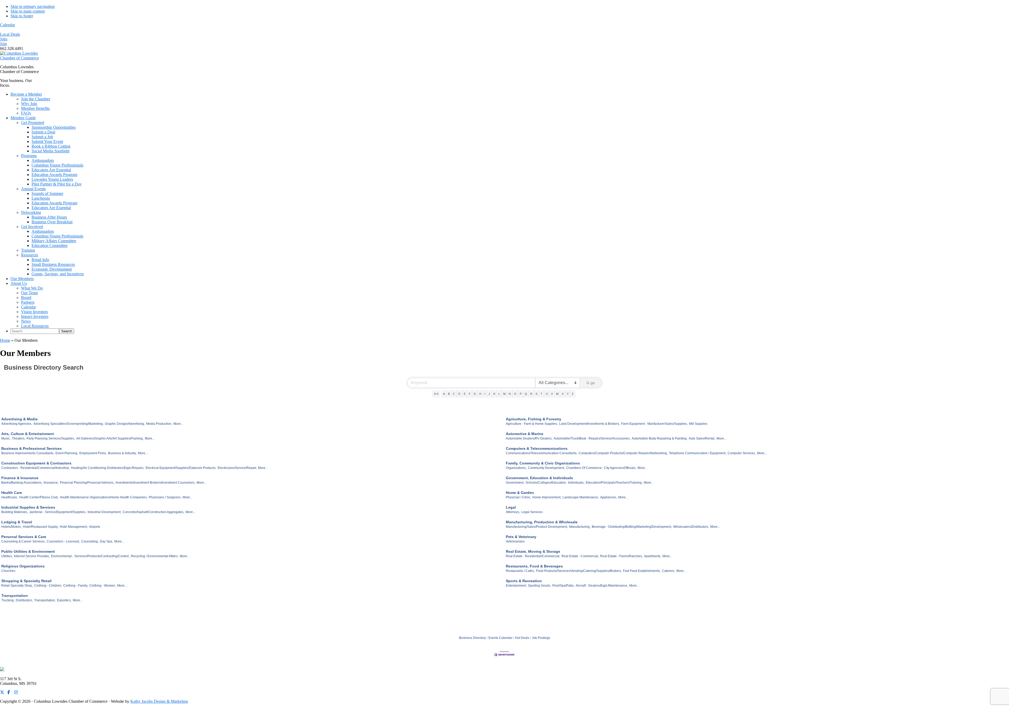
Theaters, (18, 438)
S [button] (536, 393)
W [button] (557, 393)
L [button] (499, 393)
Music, (6, 438)
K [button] (494, 393)
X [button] (563, 393)
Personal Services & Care (23, 537)
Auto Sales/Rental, (702, 438)
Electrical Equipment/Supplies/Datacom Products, (181, 468)
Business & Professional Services (31, 448)
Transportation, (45, 600)
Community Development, (546, 468)
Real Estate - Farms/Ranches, (621, 556)
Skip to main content (28, 11)
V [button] (552, 393)
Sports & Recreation (524, 581)
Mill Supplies (698, 424)
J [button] (489, 393)
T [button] (541, 393)
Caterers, (668, 571)
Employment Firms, (93, 453)
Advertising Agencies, (16, 424)
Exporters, (64, 600)
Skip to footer (22, 16)
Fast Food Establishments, (642, 571)
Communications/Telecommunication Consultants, (541, 453)
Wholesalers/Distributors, (691, 527)
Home (5, 340)
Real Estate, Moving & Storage (533, 551)
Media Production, (159, 424)
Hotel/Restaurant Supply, (40, 527)
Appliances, (608, 497)
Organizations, (516, 468)
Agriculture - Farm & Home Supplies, (532, 424)
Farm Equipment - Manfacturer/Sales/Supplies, (654, 424)
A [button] (444, 393)
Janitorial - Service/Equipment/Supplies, (57, 512)
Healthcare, (9, 497)
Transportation (14, 595)
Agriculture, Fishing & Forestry (533, 419)
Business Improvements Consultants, (27, 453)
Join (3, 44)
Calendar (7, 25)
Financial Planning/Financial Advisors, (87, 482)
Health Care (11, 492)
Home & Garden (520, 492)
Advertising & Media (19, 419)
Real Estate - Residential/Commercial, (533, 556)
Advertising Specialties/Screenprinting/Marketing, (68, 424)
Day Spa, (106, 541)
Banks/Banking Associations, (21, 482)
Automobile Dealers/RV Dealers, (529, 438)
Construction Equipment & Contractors (36, 463)
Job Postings (541, 638)
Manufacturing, (579, 527)
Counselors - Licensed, (63, 541)
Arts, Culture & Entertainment (27, 434)
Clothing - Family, (75, 585)
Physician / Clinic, (518, 497)
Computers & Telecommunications (537, 448)
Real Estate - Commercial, (580, 556)
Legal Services (532, 512)
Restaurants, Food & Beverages (534, 566)
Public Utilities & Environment (28, 551)
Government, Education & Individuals (539, 478)
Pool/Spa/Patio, (563, 585)
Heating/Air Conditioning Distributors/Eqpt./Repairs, (107, 468)
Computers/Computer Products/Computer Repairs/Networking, (623, 453)
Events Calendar (500, 638)
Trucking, (7, 600)
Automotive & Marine (524, 434)
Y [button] (568, 393)
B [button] (449, 393)
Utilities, (7, 556)
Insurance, (51, 482)
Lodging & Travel (16, 522)
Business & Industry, (122, 453)
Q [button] (526, 393)
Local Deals (10, 34)
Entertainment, (516, 585)
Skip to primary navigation (33, 6)
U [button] (547, 393)
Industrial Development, (104, 512)
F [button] (470, 393)
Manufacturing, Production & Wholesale (542, 522)
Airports (94, 527)
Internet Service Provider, (32, 556)
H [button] (480, 393)
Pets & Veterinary (521, 537)
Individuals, (576, 482)
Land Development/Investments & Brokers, (589, 424)
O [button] (515, 393)
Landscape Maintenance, (581, 497)
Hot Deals (522, 638)
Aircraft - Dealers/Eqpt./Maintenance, (602, 585)
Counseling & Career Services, (23, 541)
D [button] (459, 393)
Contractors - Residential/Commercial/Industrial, (35, 468)
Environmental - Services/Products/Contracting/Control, (90, 556)
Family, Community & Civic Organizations (543, 463)
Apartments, (652, 556)
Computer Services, (742, 453)
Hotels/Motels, (11, 527)
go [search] (593, 383)
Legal (511, 507)
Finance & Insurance (19, 478)
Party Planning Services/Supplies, (51, 438)
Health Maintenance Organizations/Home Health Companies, (103, 497)
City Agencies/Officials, (620, 468)
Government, (515, 482)
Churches (8, 571)
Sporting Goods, (539, 585)
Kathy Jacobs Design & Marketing (159, 701)
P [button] (521, 393)
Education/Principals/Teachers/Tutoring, (614, 482)
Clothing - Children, (48, 585)
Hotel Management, (74, 527)
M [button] (504, 393)
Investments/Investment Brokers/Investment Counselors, (155, 482)
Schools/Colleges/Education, (546, 482)
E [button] (465, 393)
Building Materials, (14, 512)
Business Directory (472, 638)
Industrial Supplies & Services (28, 507)
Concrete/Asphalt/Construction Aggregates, (153, 512)
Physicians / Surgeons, (165, 497)
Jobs (3, 39)
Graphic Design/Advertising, (125, 424)
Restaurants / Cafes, (520, 571)
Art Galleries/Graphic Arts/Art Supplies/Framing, (109, 438)
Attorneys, (513, 512)
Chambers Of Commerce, (584, 468)
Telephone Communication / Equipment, (697, 453)
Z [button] (573, 393)
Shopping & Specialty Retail (26, 581)
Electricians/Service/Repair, (237, 468)
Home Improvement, (546, 497)
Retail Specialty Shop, (17, 585)
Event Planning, (66, 453)
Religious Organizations (23, 566)
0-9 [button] (436, 393)
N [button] (510, 393)
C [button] (454, 393)
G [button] (475, 393)
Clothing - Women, (102, 585)
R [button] (531, 393)
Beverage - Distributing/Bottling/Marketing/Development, (632, 527)
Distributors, (24, 600)
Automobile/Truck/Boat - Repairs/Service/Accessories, (592, 438)
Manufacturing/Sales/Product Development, (537, 527)
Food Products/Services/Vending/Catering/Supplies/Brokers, (579, 571)
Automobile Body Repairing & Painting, (659, 438)
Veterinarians (515, 541)
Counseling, (90, 541)
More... (178, 424)
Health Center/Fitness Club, (39, 497)
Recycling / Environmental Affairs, (154, 556)
